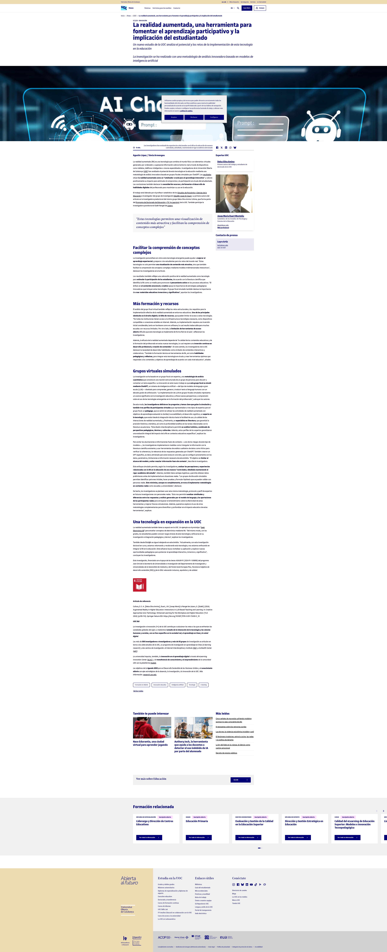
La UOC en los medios (239, 897)
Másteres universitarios (166, 887)
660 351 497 (221, 248)
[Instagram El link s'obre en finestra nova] (233, 884)
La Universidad (261, 2)
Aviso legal (211, 947)
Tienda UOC (236, 903)
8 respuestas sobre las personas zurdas (231, 727)
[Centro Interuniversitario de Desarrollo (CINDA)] (210, 937)
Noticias (147, 8)
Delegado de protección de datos (242, 947)
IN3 (195, 648)
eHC (135, 651)
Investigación (245, 2)
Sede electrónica (200, 913)
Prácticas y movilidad (202, 894)
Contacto (176, 8)
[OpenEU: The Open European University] (137, 940)
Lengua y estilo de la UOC (204, 907)
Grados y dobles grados (166, 884)
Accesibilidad (259, 947)
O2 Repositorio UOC (202, 904)
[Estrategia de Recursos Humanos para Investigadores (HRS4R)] (125, 941)
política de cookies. (186, 111)
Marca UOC (236, 900)
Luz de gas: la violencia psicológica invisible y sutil (235, 732)
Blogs (234, 894)
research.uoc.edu (149, 674)
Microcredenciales (201, 891)
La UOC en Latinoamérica (166, 919)
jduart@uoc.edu (223, 225)
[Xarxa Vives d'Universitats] (181, 937)
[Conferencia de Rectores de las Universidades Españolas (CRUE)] (196, 937)
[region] (194, 109)
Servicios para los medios (162, 8)
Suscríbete (246, 8)
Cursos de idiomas (164, 906)
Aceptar (174, 117)
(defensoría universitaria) (191, 947)
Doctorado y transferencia (167, 900)
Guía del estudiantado (202, 887)
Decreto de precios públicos (226, 753)
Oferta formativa (234, 2)
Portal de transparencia (203, 910)
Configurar (214, 117)
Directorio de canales (239, 890)
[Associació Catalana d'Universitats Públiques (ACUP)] (164, 937)
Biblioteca (198, 884)
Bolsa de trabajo (200, 897)
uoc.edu (224, 2)
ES (232, 8)
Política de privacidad (223, 947)
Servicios (252, 2)
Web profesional (223, 228)
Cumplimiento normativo (166, 947)
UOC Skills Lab (163, 909)
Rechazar (194, 117)
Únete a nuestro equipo (203, 900)
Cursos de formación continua (168, 903)
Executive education (165, 896)
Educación (143, 21)
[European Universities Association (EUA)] (226, 937)
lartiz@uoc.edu (222, 245)
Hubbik (153, 663)
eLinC (150, 660)
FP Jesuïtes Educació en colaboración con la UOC (175, 912)
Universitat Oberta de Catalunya (130, 2)
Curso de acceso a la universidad (169, 916)
